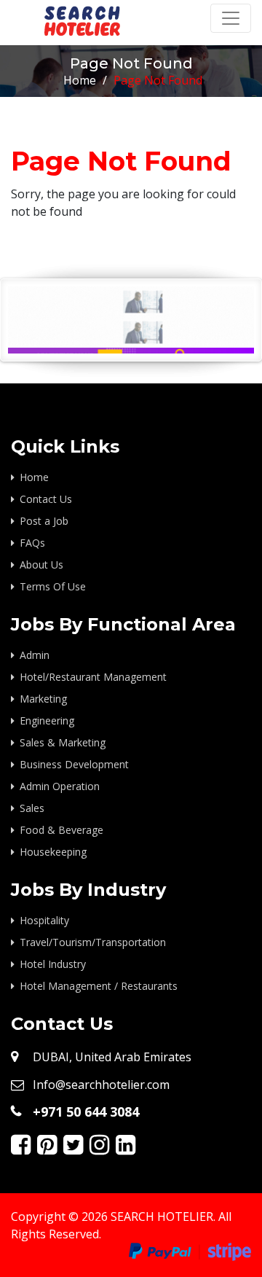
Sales (32, 808)
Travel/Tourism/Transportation (93, 942)
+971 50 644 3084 (86, 1111)
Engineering (47, 720)
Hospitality (44, 920)
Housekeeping (53, 852)
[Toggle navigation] (230, 18)
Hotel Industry (53, 964)
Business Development (74, 764)
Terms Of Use (53, 586)
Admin (34, 655)
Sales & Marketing (63, 742)
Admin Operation (60, 786)
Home (79, 80)
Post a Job (44, 521)
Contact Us (46, 499)
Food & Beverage (61, 830)
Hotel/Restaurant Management (93, 677)
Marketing (43, 699)
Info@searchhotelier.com (101, 1085)
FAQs (32, 543)
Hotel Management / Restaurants (99, 986)
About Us (41, 564)
